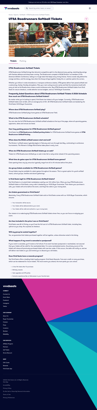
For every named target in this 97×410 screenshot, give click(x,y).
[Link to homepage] (12, 8)
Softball (22, 15)
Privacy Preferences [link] (9, 397)
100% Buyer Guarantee (56, 2)
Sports (16, 15)
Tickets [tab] (13, 61)
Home (11, 15)
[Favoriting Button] (86, 19)
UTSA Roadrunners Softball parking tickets (34, 132)
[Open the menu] (90, 8)
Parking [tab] (23, 61)
